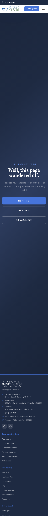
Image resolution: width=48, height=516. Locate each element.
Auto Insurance (7, 439)
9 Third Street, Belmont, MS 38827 (18, 397)
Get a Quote (32, 8)
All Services (6, 461)
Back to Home (24, 200)
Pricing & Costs (8, 490)
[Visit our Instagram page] (10, 426)
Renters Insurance (9, 452)
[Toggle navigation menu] (43, 8)
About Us (5, 472)
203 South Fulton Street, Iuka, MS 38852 (20, 409)
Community (6, 481)
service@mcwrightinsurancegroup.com (20, 416)
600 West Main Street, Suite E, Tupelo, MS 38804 (23, 403)
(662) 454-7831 (10, 2)
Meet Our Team (8, 477)
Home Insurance (8, 443)
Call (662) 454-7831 (24, 220)
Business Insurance (9, 448)
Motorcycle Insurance (10, 456)
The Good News (8, 494)
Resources (6, 499)
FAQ (3, 486)
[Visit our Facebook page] (4, 426)
